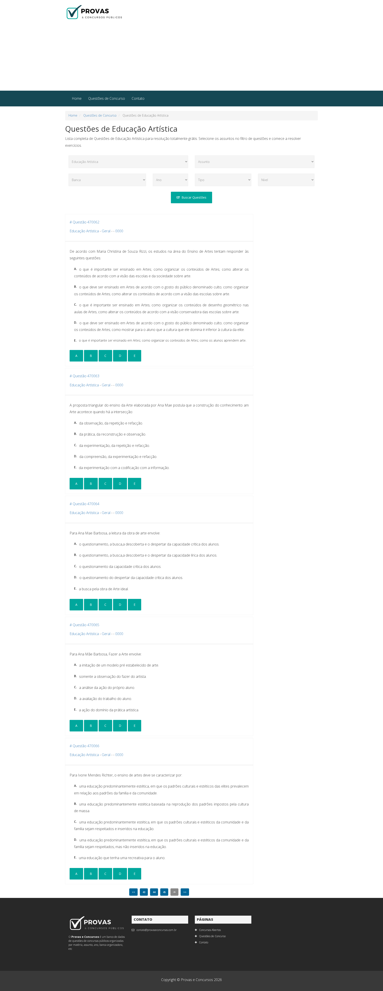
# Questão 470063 (84, 375)
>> (184, 892)
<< (133, 892)
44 (154, 892)
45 (164, 892)
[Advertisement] (191, 57)
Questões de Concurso (106, 98)
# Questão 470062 (84, 222)
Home (77, 98)
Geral (106, 231)
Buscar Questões (194, 197)
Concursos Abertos (210, 930)
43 (144, 892)
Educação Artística (84, 231)
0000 (119, 231)
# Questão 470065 (84, 624)
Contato (138, 98)
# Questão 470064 (84, 503)
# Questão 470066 (84, 745)
